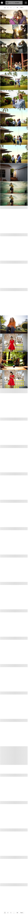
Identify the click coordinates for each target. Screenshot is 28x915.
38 (17, 7)
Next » (21, 7)
